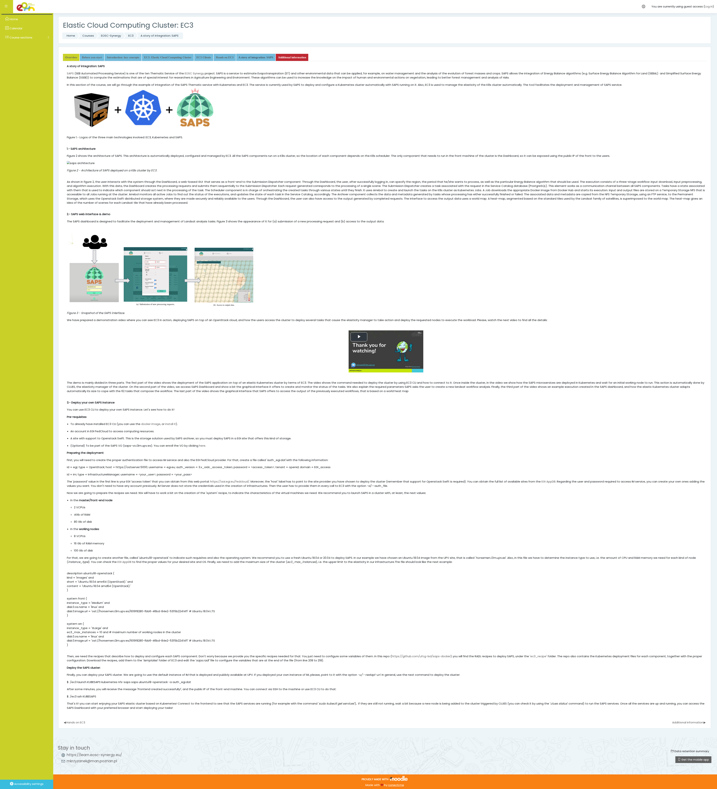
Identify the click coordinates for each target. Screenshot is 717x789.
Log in (709, 6)
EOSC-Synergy (111, 36)
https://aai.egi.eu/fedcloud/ (229, 481)
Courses (88, 36)
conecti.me (396, 785)
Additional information (689, 722)
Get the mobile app (695, 760)
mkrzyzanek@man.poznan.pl (92, 761)
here (202, 446)
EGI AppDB (548, 481)
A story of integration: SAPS (160, 36)
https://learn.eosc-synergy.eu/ (94, 754)
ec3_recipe (538, 656)
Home (71, 36)
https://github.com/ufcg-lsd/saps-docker (421, 656)
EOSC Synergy (194, 73)
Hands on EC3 (74, 722)
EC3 (131, 36)
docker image (150, 424)
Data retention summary (691, 751)
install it (170, 424)
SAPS (70, 73)
